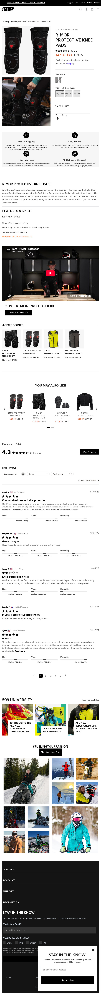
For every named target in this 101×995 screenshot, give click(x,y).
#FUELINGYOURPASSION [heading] (50, 746)
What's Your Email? (12, 924)
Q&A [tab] (18, 444)
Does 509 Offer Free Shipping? (52, 730)
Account (97, 3)
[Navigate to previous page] (34, 676)
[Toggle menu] (98, 9)
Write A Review (89, 452)
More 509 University (18, 312)
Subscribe (68, 980)
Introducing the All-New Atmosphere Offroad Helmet (20, 727)
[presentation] (26, 141)
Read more (20, 651)
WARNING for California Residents (17, 236)
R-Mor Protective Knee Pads (26, 184)
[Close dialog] (93, 950)
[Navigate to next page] (66, 676)
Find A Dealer (80, 3)
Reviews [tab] (7, 444)
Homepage (8, 21)
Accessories (13, 325)
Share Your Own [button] (52, 752)
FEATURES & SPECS (17, 211)
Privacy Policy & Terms (28, 952)
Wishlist (89, 3)
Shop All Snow (20, 21)
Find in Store (61, 115)
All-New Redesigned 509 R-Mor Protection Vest (86, 727)
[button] (26, 780)
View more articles (90, 700)
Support (70, 3)
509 (9, 978)
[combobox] (38, 474)
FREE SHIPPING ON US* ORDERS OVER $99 (26, 3)
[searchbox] (11, 474)
